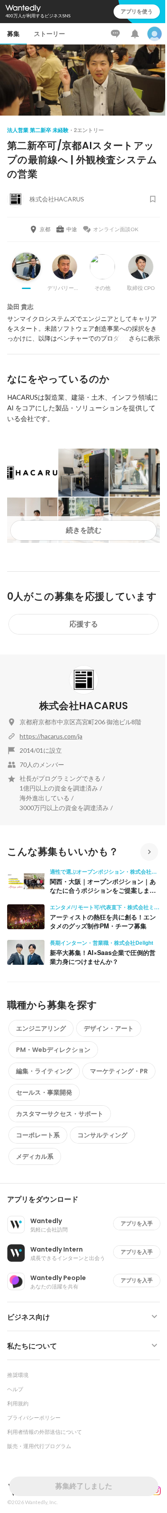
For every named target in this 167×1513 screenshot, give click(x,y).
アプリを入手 (137, 1223)
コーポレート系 (38, 1135)
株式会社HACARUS (83, 706)
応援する (83, 624)
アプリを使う (137, 11)
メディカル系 (34, 1156)
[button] (87, 1199)
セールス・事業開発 (44, 1092)
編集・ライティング (44, 1071)
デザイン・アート (109, 1028)
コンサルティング (102, 1135)
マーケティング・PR (119, 1071)
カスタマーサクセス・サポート (59, 1113)
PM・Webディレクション (53, 1049)
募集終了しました (83, 1486)
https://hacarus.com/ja (51, 736)
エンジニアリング (41, 1028)
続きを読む (84, 530)
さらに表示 (144, 338)
